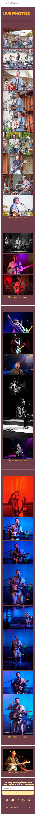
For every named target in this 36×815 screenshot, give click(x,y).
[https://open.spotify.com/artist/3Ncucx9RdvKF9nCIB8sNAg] (7, 800)
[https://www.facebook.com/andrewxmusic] (18, 800)
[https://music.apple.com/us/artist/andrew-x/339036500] (13, 800)
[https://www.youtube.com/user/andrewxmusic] (29, 800)
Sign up (18, 793)
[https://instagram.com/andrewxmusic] (23, 800)
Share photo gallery (19, 218)
